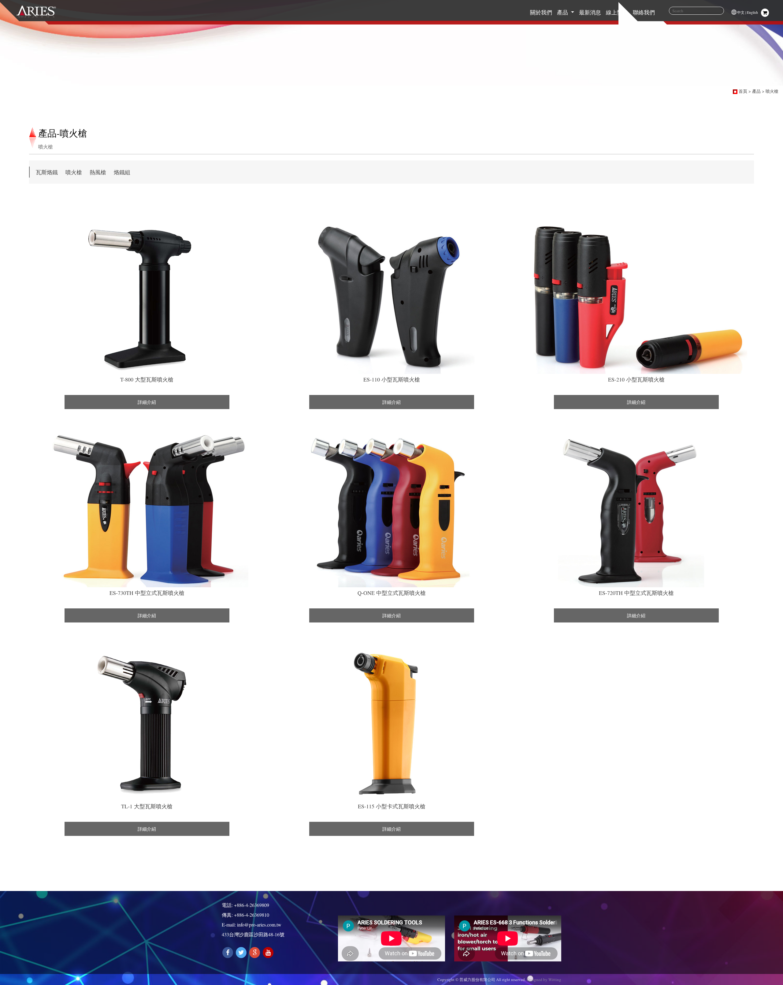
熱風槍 (98, 172)
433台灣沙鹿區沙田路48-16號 (253, 934)
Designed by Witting (544, 979)
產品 (563, 12)
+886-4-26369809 (251, 905)
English (752, 12)
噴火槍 (772, 91)
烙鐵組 (122, 172)
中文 (740, 12)
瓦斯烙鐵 (47, 172)
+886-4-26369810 (251, 915)
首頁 (743, 91)
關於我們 (541, 12)
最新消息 (590, 12)
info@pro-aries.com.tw (259, 924)
